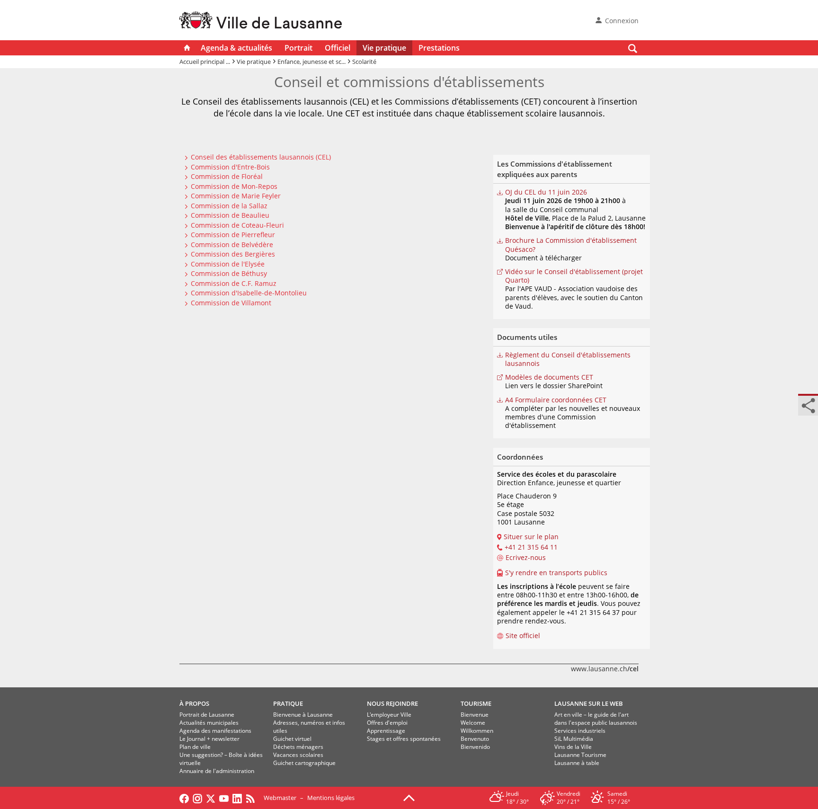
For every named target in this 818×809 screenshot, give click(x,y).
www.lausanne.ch (605, 668)
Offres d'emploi (387, 723)
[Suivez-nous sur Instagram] (197, 797)
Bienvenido (475, 747)
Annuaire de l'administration (216, 771)
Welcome (473, 723)
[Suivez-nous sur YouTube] (224, 797)
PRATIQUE (288, 703)
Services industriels (579, 731)
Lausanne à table (576, 763)
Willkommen (477, 731)
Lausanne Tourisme (580, 755)
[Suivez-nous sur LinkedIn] (237, 797)
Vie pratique (384, 48)
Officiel (337, 48)
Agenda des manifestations (215, 731)
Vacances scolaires (298, 755)
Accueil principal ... (204, 61)
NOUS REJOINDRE (392, 703)
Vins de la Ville (573, 747)
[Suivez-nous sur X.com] (210, 797)
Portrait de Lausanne (206, 715)
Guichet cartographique (304, 763)
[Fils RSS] (253, 797)
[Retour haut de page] (409, 797)
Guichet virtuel (292, 739)
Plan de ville (195, 747)
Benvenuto (475, 739)
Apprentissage (386, 731)
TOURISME (476, 703)
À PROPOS (194, 703)
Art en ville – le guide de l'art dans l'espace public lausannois (595, 719)
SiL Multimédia (573, 739)
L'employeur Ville (389, 715)
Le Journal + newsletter (209, 739)
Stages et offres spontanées (404, 739)
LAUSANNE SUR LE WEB (588, 703)
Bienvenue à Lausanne (303, 715)
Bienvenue (475, 715)
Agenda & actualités (236, 48)
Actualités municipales (209, 723)
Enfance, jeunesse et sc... (311, 61)
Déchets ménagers (298, 747)
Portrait (298, 48)
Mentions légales (331, 797)
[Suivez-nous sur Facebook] (184, 797)
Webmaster (280, 797)
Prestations (439, 48)
